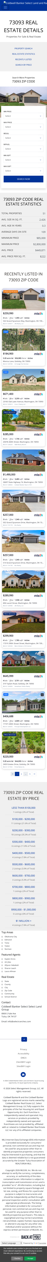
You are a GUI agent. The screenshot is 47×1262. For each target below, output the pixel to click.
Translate (42, 1243)
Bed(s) (6, 133)
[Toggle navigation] (5, 7)
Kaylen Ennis (10, 959)
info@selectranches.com (19, 1021)
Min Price (7, 111)
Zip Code (8, 990)
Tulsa (7, 943)
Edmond (8, 940)
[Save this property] (42, 291)
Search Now (23, 179)
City (6, 987)
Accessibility (23, 1053)
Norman (8, 949)
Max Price (8, 122)
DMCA (23, 1057)
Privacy (23, 1049)
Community (9, 993)
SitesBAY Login (23, 1066)
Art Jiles (8, 962)
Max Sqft (7, 166)
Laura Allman (10, 971)
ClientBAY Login (23, 1062)
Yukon (7, 946)
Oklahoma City (11, 936)
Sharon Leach (10, 968)
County (8, 984)
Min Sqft (7, 155)
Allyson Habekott (12, 965)
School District (11, 997)
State (7, 981)
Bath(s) (7, 144)
